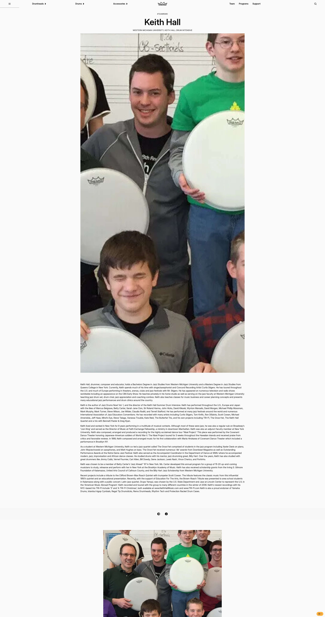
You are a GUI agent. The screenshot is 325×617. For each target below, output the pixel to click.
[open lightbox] (162, 203)
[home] (162, 4)
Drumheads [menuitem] (38, 3)
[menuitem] (45, 4)
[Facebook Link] (166, 514)
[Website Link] (158, 514)
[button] (9, 4)
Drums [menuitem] (78, 3)
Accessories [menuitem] (119, 3)
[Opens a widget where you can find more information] (320, 614)
